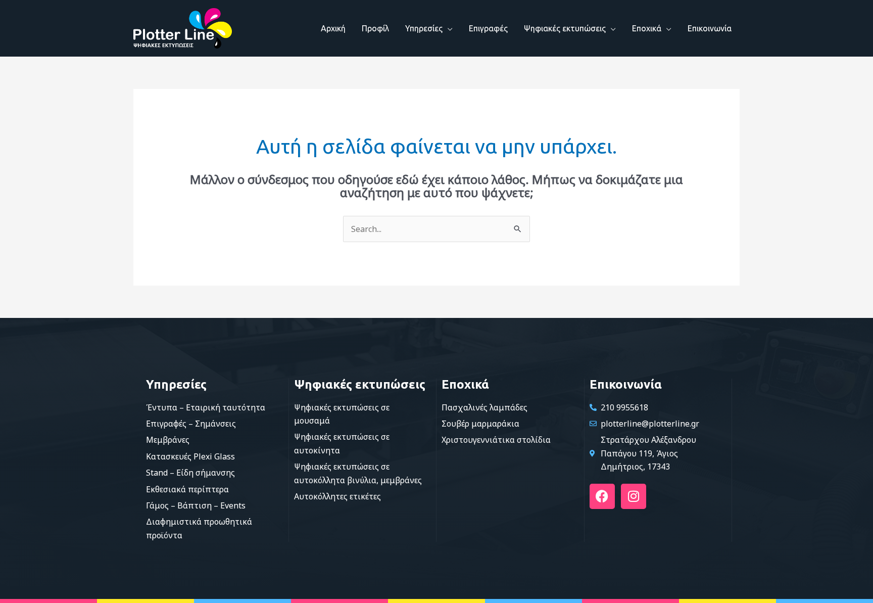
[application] (448, 28)
